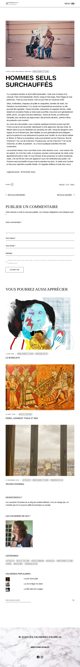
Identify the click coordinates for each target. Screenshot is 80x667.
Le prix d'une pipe (31, 579)
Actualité (27, 480)
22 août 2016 (10, 414)
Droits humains (38, 561)
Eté (67, 184)
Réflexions (18, 564)
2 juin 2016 (10, 353)
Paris (72, 184)
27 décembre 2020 (12, 480)
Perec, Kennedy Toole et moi (22, 418)
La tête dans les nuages (33, 589)
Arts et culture (25, 414)
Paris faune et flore (41, 71)
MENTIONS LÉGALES (40, 647)
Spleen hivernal (15, 484)
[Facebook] (38, 657)
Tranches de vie (41, 354)
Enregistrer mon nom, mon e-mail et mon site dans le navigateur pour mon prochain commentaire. (40, 262)
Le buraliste (13, 358)
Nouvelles (50, 561)
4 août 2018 (10, 71)
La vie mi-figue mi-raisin (33, 584)
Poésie (8, 564)
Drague (62, 184)
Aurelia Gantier (23, 71)
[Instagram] (42, 657)
